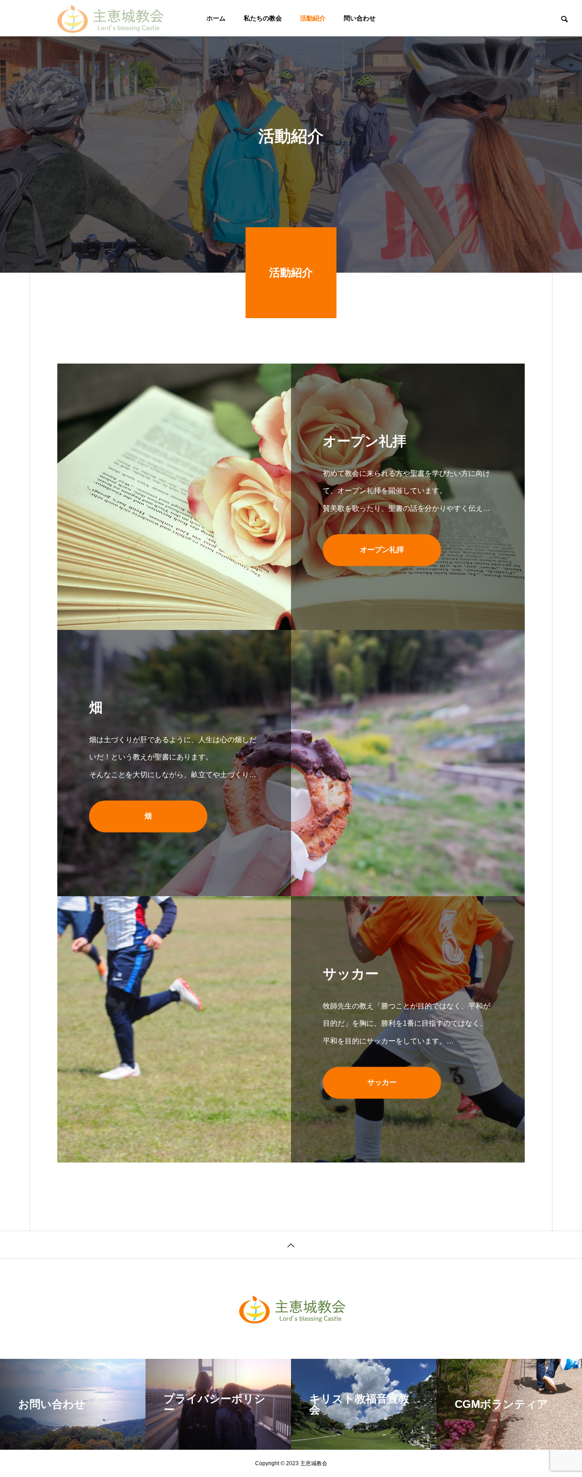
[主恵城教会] (109, 18)
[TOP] (291, 1244)
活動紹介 (313, 18)
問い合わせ (360, 18)
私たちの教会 (263, 18)
